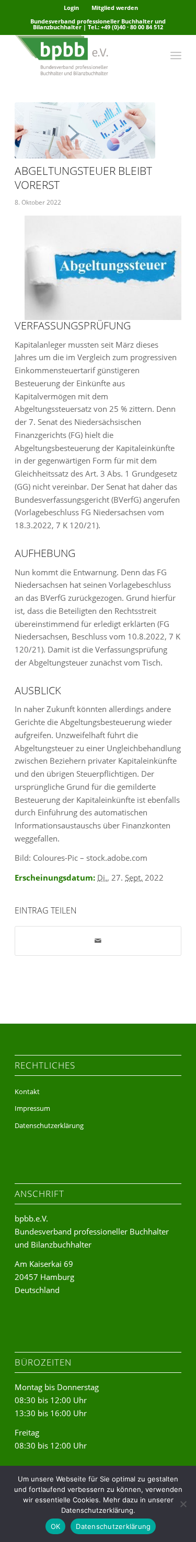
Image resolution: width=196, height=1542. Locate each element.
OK (56, 1526)
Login (71, 7)
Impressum (32, 1108)
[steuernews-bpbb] (85, 130)
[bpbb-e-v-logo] (81, 55)
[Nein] (183, 1504)
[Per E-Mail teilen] (98, 941)
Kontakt (27, 1091)
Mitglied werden (114, 7)
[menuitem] (72, 7)
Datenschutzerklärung (49, 1125)
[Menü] (175, 55)
